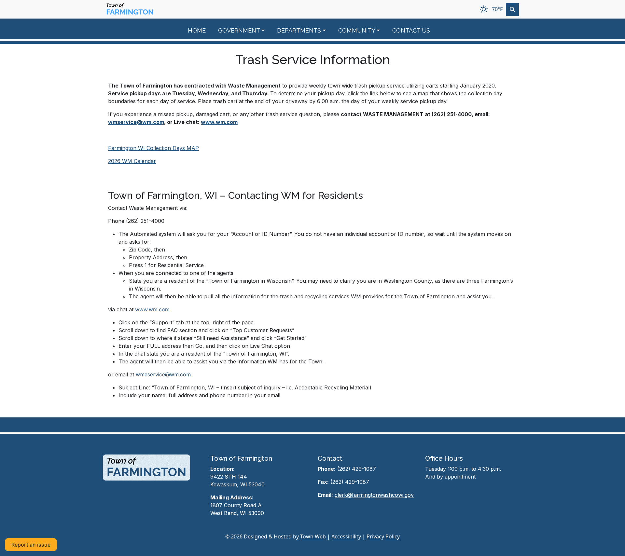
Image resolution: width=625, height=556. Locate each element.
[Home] (129, 9)
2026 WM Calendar (132, 161)
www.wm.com (219, 122)
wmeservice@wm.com (163, 374)
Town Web (313, 536)
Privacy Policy (383, 536)
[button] (245, 30)
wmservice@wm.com (136, 122)
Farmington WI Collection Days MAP (153, 148)
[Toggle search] (512, 9)
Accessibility (346, 536)
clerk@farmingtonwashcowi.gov (374, 495)
